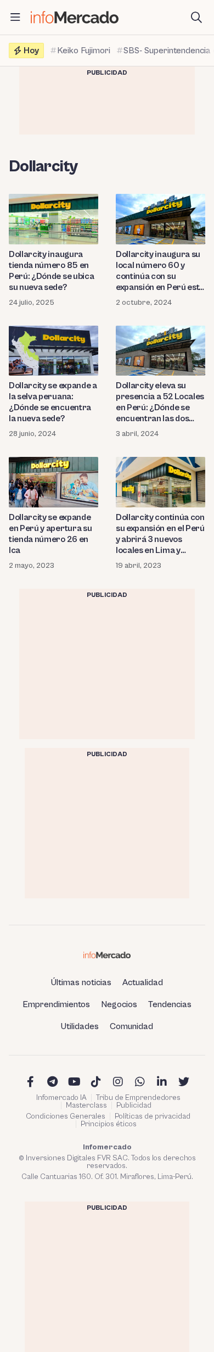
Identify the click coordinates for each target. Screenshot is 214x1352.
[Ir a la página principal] (75, 17)
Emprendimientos (56, 1004)
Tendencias (170, 1004)
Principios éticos (109, 1124)
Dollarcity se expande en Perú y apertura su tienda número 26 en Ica (50, 533)
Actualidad (142, 982)
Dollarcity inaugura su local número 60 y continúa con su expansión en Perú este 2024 (160, 271)
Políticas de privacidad (152, 1116)
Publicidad (133, 1105)
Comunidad (131, 1026)
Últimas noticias (81, 982)
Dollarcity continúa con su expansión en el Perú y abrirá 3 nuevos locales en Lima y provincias (160, 534)
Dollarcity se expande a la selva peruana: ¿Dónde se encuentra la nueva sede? (53, 402)
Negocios (119, 1004)
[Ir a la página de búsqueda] (196, 17)
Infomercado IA (61, 1097)
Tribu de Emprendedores (138, 1097)
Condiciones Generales (65, 1116)
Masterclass (86, 1105)
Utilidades (80, 1026)
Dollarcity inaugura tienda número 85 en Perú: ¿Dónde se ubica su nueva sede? (51, 270)
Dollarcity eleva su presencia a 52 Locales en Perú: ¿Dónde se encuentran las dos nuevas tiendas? (160, 402)
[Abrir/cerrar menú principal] (15, 17)
